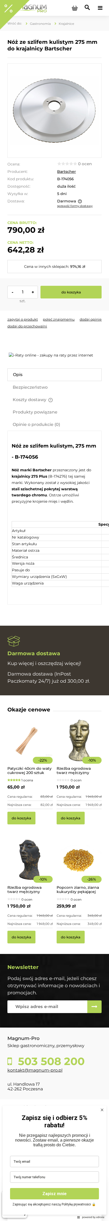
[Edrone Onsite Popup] (54, 610)
